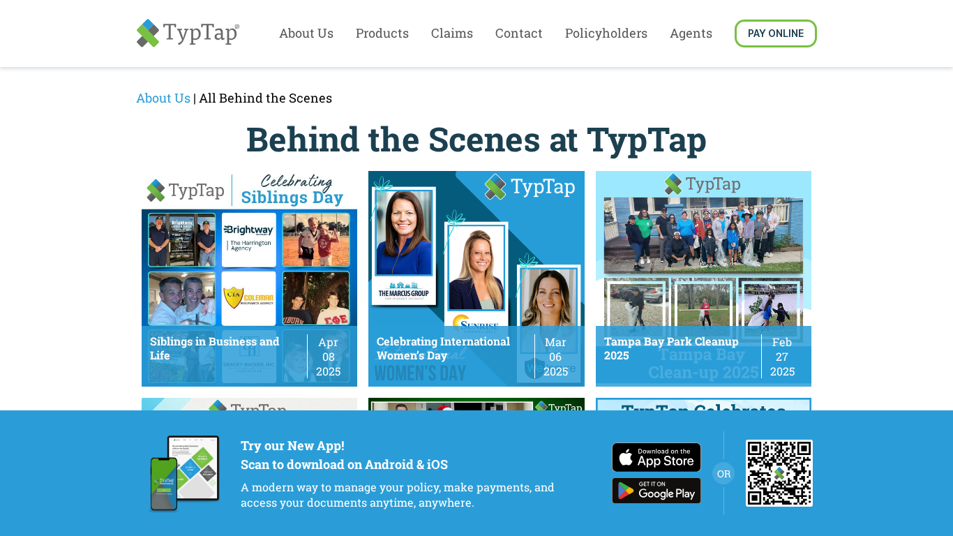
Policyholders (606, 32)
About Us (306, 32)
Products (382, 32)
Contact (519, 32)
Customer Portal (612, 62)
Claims (452, 32)
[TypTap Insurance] (187, 33)
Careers (307, 62)
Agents (691, 32)
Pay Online (776, 33)
